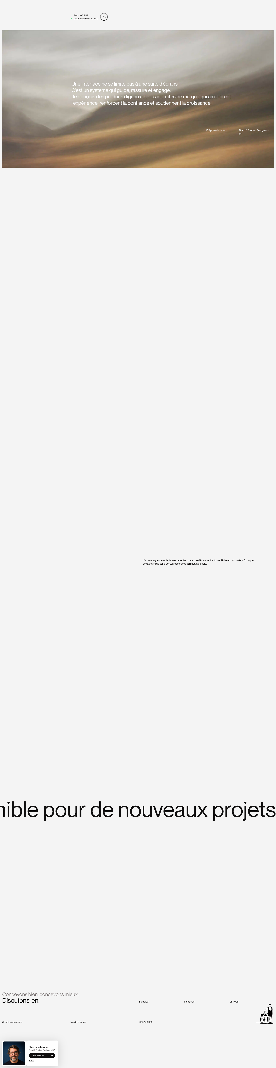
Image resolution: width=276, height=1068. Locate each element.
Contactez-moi (37, 1055)
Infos (31, 1060)
